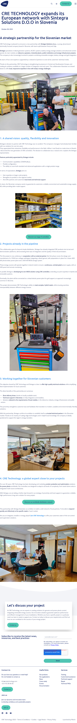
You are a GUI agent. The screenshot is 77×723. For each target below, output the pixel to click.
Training (63, 674)
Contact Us (65, 4)
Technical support (66, 679)
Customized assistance (68, 677)
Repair (63, 681)
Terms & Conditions (23, 719)
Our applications (44, 677)
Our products (43, 674)
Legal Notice (42, 719)
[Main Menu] (75, 3)
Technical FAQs (66, 683)
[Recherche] (51, 3)
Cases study (43, 681)
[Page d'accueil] (4, 4)
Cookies (33, 719)
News (41, 679)
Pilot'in (73, 719)
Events (41, 683)
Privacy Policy (51, 719)
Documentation (44, 686)
